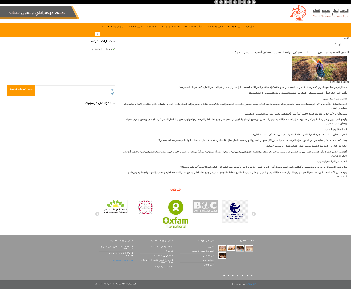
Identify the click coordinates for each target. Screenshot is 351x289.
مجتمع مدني (208, 256)
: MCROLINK (250, 285)
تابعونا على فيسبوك (99, 103)
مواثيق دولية (208, 260)
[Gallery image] (222, 248)
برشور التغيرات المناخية (21, 89)
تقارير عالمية (137, 27)
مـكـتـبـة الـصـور (247, 241)
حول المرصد (235, 27)
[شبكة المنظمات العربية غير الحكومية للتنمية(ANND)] (145, 207)
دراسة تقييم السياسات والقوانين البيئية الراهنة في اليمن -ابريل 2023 (43, 89)
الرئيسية (250, 27)
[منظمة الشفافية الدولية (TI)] (235, 211)
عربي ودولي (209, 265)
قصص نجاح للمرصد (164, 267)
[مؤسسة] (175, 214)
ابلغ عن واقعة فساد (114, 27)
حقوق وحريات (216, 27)
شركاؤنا (169, 251)
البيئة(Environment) (193, 27)
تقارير (211, 247)
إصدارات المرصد (101, 41)
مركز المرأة (152, 27)
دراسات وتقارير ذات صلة (162, 247)
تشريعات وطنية (172, 27)
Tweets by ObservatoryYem (120, 261)
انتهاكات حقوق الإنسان (203, 251)
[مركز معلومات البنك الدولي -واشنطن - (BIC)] (205, 207)
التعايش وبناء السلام (163, 256)
